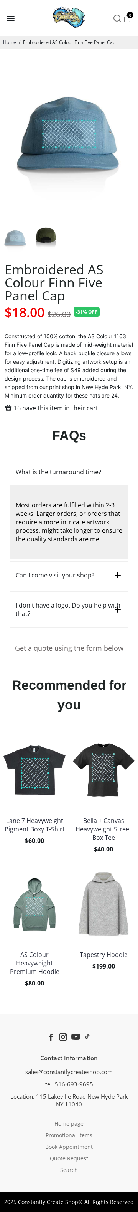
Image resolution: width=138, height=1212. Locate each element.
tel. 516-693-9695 (69, 1084)
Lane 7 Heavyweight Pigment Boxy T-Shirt (35, 824)
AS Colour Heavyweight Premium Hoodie (34, 963)
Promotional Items (69, 1135)
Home (9, 42)
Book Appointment (69, 1146)
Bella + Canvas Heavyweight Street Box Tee (103, 829)
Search (69, 1170)
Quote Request (69, 1158)
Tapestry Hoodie (104, 954)
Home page (69, 1123)
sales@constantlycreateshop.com (69, 1072)
